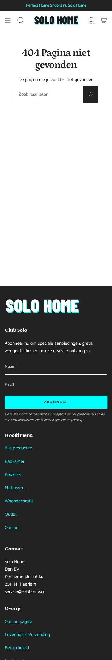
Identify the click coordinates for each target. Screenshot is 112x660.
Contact (12, 527)
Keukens (13, 474)
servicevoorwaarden (19, 420)
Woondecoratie (19, 501)
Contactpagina (19, 621)
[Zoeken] (90, 94)
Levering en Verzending (27, 634)
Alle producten (18, 448)
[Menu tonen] (8, 20)
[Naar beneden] (42, 306)
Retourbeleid (17, 648)
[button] (20, 20)
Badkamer (14, 461)
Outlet (11, 514)
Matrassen (14, 488)
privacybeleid (86, 414)
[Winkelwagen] (103, 20)
